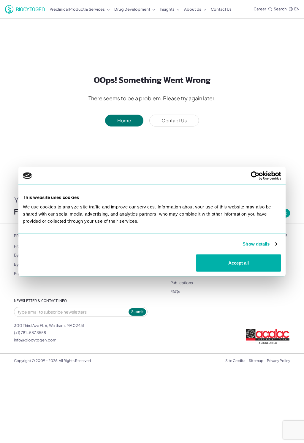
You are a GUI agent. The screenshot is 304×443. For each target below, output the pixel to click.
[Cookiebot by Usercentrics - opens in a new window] (255, 175)
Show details (256, 243)
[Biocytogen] (25, 9)
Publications (181, 282)
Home (124, 120)
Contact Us (174, 120)
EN (297, 9)
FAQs (175, 291)
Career (260, 9)
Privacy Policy (278, 360)
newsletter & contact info (40, 300)
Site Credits (235, 360)
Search (280, 9)
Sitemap (256, 360)
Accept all (238, 262)
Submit (137, 311)
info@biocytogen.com (35, 340)
